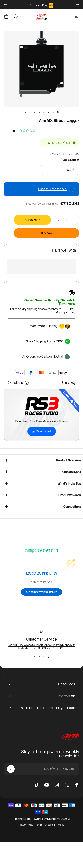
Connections (72, 507)
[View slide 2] (44, 656)
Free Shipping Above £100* (44, 341)
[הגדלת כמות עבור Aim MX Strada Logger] (58, 220)
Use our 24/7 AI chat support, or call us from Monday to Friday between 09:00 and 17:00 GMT (42, 646)
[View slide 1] (48, 656)
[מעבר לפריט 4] (44, 112)
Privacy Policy (26, 824)
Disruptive (53, 818)
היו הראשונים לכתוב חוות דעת (41, 592)
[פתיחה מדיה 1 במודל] (41, 69)
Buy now (46, 233)
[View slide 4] (34, 656)
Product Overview (68, 460)
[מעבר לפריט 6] (34, 112)
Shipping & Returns (54, 824)
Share (66, 383)
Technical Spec (70, 472)
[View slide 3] (39, 656)
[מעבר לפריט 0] (57, 112)
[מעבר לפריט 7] (30, 112)
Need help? (15, 383)
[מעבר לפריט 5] (39, 112)
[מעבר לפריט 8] (25, 112)
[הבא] (5, 4)
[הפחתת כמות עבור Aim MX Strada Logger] (75, 220)
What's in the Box (69, 483)
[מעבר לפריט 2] (53, 112)
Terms (39, 824)
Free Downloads (69, 495)
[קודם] (77, 4)
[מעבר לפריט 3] (48, 112)
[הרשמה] (11, 769)
